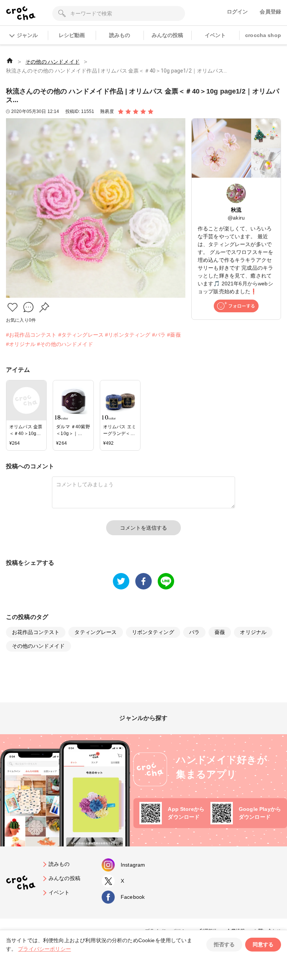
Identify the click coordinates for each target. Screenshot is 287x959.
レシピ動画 (72, 35)
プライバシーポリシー (44, 949)
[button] (12, 307)
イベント (215, 35)
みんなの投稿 (167, 35)
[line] (166, 581)
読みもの (119, 35)
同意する (263, 944)
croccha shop (263, 35)
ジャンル (27, 35)
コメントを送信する (143, 528)
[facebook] (143, 581)
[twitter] (121, 581)
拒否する (224, 944)
